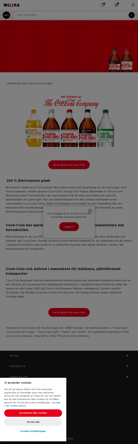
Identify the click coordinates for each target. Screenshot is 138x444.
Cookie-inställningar (33, 431)
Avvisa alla (33, 422)
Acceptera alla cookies (33, 413)
